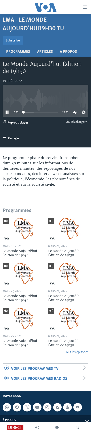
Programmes (18, 52)
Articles (45, 52)
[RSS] (57, 407)
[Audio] (37, 427)
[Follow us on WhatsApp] (7, 407)
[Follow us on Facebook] (17, 407)
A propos (68, 52)
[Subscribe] (77, 407)
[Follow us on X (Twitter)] (27, 407)
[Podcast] (67, 407)
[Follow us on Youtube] (37, 407)
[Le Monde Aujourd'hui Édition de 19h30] (23, 229)
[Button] (11, 139)
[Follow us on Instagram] (47, 407)
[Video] (57, 427)
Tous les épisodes (76, 352)
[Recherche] (77, 427)
